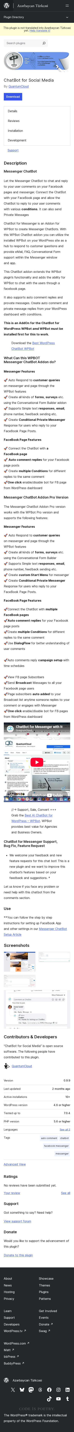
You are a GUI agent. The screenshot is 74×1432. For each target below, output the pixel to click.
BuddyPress (14, 1363)
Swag (44, 1331)
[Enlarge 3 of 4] (30, 980)
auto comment (49, 1138)
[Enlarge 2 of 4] (65, 957)
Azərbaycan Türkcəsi (27, 1380)
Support (13, 150)
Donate (46, 1324)
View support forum (17, 1221)
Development (17, 140)
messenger (62, 1153)
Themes (44, 1285)
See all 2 (65, 1129)
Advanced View (15, 1164)
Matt (9, 1350)
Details (12, 111)
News (8, 1285)
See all (65, 1193)
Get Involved (48, 1311)
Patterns (45, 1299)
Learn (8, 1311)
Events (44, 1317)
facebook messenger (56, 1145)
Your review (12, 1193)
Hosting (9, 1292)
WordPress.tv (15, 1331)
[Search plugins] (44, 43)
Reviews (14, 121)
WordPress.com (17, 1343)
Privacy (9, 1299)
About (8, 1278)
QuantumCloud (19, 86)
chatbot (64, 1138)
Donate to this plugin (18, 1255)
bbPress (11, 1356)
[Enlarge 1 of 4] (30, 957)
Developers (12, 1324)
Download (13, 96)
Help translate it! (40, 30)
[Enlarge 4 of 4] (65, 995)
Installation (15, 131)
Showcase (46, 1278)
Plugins (44, 1292)
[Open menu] (68, 5)
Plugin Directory (14, 17)
